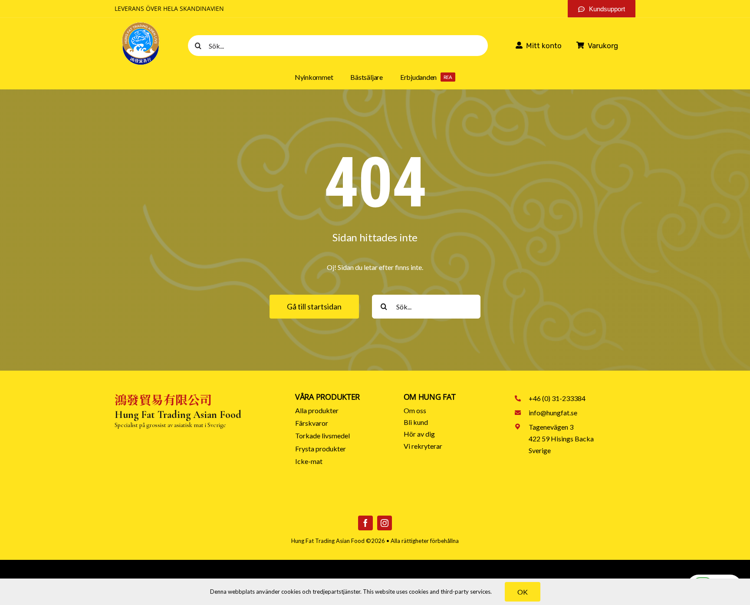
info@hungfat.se (553, 412)
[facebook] (365, 523)
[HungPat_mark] (141, 24)
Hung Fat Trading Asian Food (328, 540)
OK (522, 592)
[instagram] (384, 523)
